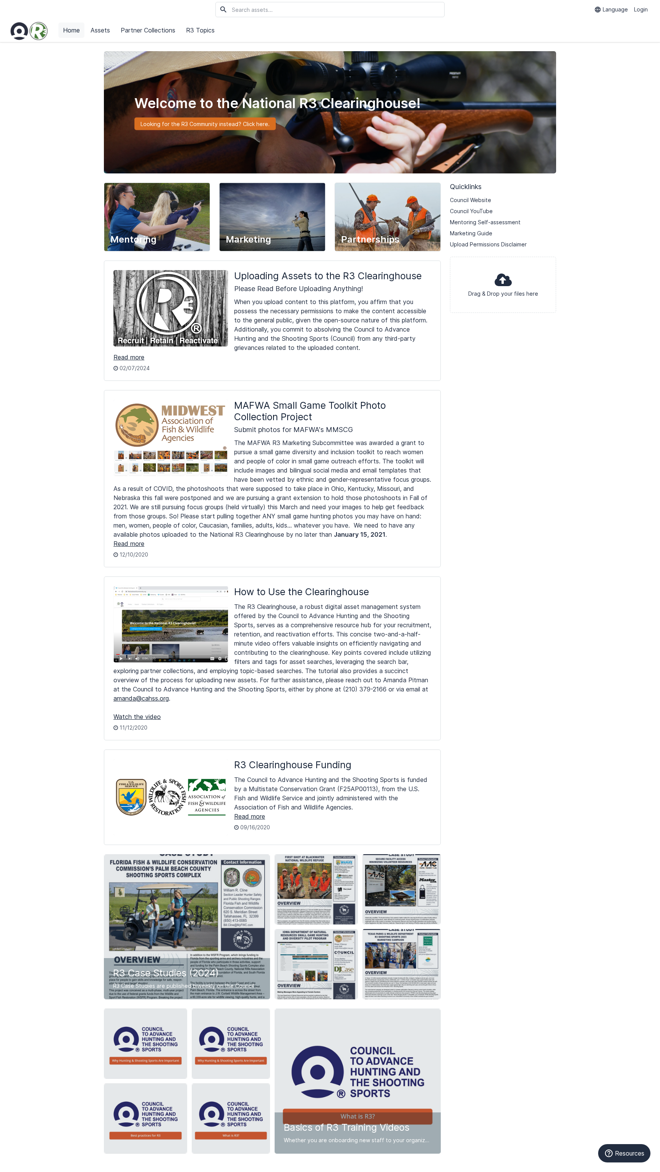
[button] (503, 284)
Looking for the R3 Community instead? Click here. (205, 124)
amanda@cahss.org (141, 698)
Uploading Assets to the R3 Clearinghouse (328, 276)
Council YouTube (471, 211)
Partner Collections (148, 30)
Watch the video (137, 716)
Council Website (470, 200)
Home (71, 30)
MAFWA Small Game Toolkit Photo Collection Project (310, 411)
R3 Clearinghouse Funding (292, 765)
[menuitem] (72, 30)
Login (641, 9)
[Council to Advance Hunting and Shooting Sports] (29, 30)
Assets (100, 30)
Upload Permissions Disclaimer (488, 244)
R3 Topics (200, 30)
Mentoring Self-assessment (485, 222)
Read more (128, 357)
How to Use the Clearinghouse (301, 591)
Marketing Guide (471, 233)
